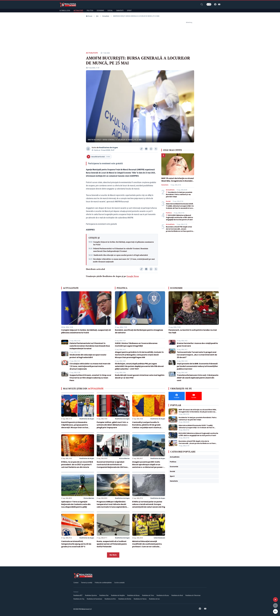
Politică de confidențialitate (103, 582)
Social (168, 201)
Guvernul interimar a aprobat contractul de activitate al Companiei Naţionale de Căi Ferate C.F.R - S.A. (113, 466)
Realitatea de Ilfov (110, 599)
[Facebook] (215, 4)
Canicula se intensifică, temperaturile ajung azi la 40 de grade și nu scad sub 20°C (76, 544)
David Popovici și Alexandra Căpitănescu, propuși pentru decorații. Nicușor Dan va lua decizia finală (74, 426)
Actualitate (105, 16)
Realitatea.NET (78, 595)
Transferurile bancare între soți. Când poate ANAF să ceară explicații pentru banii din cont (197, 378)
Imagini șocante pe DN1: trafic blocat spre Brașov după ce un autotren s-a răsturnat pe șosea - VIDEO (148, 466)
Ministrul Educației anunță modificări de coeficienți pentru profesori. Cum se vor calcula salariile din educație (147, 545)
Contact (76, 582)
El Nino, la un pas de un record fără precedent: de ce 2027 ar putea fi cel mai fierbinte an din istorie (77, 464)
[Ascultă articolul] (275, 599)
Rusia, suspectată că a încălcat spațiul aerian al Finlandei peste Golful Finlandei (112, 544)
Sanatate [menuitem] (120, 10)
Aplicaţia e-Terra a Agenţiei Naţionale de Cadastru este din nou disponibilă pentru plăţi (76, 504)
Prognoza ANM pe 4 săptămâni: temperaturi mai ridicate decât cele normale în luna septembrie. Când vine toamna (112, 505)
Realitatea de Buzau (163, 595)
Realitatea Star (103, 595)
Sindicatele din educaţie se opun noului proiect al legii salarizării (121, 255)
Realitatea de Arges (108, 147)
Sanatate (164, 185)
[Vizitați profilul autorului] (88, 149)
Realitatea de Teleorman (193, 595)
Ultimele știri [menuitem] (65, 10)
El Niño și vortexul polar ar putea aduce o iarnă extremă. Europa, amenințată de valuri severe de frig (148, 504)
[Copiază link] (141, 149)
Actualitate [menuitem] (78, 10)
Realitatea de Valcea (140, 599)
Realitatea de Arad (177, 595)
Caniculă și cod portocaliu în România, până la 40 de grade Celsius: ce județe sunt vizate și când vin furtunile (146, 426)
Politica (169, 213)
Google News (133, 276)
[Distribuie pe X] (156, 149)
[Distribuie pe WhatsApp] (151, 149)
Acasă (90, 16)
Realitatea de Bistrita (124, 599)
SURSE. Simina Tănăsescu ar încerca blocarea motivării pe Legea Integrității (136, 344)
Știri (97, 16)
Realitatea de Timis (148, 595)
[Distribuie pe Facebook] (146, 149)
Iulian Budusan (159, 538)
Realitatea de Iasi (154, 599)
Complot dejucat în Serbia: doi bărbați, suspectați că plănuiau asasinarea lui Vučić (123, 243)
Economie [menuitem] (100, 10)
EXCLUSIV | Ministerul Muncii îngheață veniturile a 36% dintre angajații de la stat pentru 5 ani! (179, 217)
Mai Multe (113, 555)
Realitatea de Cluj (79, 599)
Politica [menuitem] (90, 10)
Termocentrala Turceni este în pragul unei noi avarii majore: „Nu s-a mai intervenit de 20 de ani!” (197, 355)
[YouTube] (219, 4)
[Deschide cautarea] (202, 4)
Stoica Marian (124, 458)
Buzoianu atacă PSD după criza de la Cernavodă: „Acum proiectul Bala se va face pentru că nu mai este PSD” (179, 230)
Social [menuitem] (110, 10)
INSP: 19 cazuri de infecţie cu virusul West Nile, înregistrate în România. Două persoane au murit (177, 181)
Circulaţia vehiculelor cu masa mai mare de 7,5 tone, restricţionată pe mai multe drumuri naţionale (124, 260)
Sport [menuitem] (129, 10)
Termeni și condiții (86, 582)
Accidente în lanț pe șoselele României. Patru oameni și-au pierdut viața (179, 194)
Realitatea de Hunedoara (94, 599)
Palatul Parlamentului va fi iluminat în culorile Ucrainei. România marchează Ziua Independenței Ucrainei (120, 249)
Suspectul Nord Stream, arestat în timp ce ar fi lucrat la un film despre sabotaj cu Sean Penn (90, 378)
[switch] (208, 4)
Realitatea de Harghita (118, 595)
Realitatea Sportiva (91, 595)
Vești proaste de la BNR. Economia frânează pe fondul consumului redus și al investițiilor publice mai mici (197, 366)
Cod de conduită (119, 582)
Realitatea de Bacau (133, 595)
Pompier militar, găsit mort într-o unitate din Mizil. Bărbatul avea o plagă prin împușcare (112, 425)
